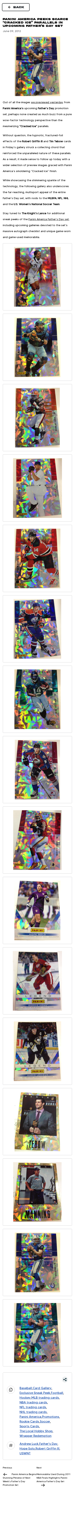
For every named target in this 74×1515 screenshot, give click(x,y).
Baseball (26, 1388)
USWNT (25, 1453)
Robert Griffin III (47, 1448)
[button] (37, 1380)
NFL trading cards (33, 1407)
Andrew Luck (29, 1444)
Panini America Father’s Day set (48, 219)
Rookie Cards (29, 1421)
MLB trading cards (45, 1397)
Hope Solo (27, 1448)
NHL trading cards (33, 1412)
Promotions (50, 1417)
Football (57, 1393)
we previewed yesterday (47, 102)
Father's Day (48, 1444)
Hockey (25, 1397)
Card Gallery (42, 1388)
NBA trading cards (33, 1402)
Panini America (30, 1417)
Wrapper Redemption (36, 1436)
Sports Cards (29, 1426)
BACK (18, 7)
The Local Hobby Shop (36, 1431)
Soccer (45, 1421)
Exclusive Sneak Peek (35, 1393)
